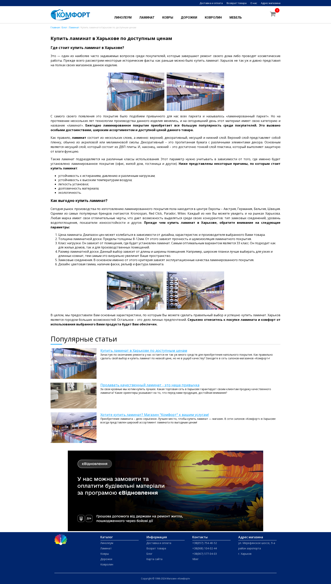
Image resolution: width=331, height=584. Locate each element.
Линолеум (123, 17)
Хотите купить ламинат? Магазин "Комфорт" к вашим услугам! (154, 414)
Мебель (235, 17)
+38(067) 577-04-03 (204, 553)
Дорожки (189, 17)
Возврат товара (237, 3)
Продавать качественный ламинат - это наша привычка (149, 385)
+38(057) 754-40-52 (204, 543)
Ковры (167, 17)
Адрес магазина (270, 3)
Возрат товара (156, 548)
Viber (195, 559)
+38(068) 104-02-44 (204, 548)
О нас (253, 3)
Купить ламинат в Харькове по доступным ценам (143, 350)
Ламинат (147, 17)
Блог (64, 27)
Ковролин (213, 17)
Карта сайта (154, 559)
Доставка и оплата (211, 3)
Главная (55, 27)
